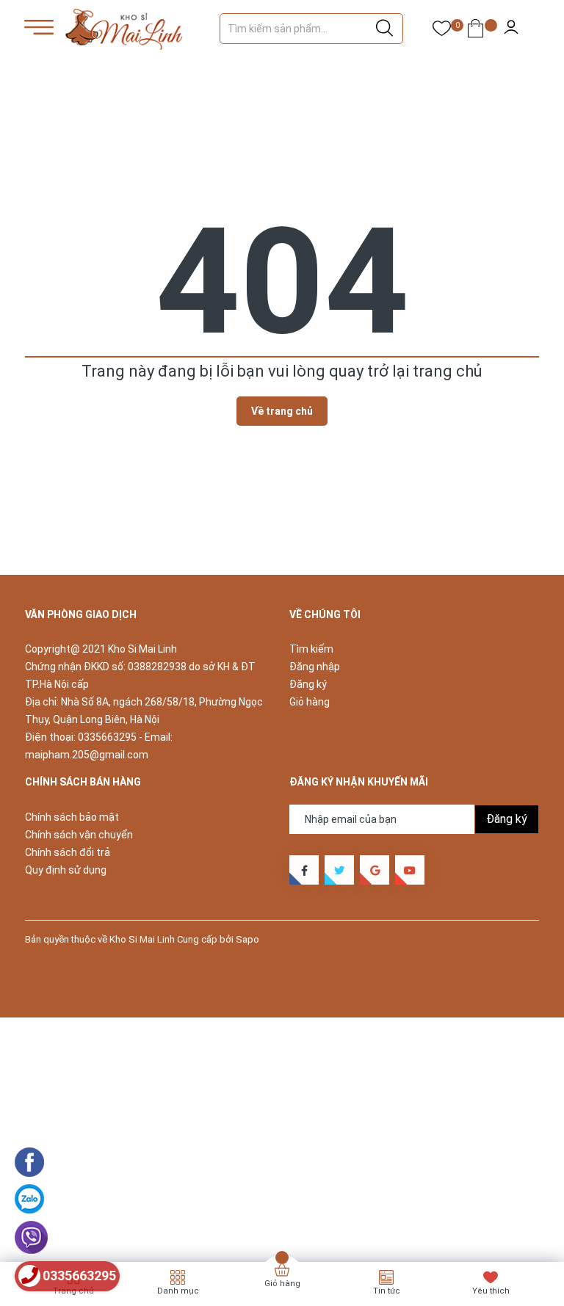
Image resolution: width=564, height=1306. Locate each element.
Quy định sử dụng (65, 870)
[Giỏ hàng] (475, 31)
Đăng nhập (314, 666)
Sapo (247, 939)
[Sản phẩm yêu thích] (442, 31)
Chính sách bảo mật (72, 817)
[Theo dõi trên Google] (374, 870)
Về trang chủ (282, 411)
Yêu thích (491, 1291)
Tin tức (386, 1291)
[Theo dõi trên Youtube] (409, 870)
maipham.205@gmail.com (86, 755)
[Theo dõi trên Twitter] (339, 870)
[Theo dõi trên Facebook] (304, 870)
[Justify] (384, 28)
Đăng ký (308, 684)
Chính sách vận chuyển (79, 835)
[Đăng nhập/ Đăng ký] (511, 29)
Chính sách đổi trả (67, 852)
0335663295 (107, 737)
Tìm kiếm (311, 649)
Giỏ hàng (309, 702)
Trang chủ (73, 1291)
